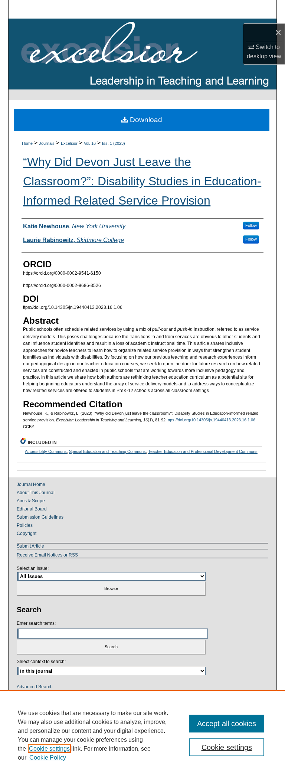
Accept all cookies (226, 723)
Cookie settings (49, 748)
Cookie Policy (47, 757)
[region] (142, 735)
